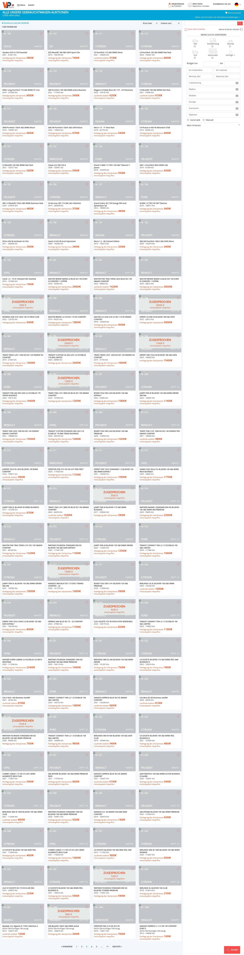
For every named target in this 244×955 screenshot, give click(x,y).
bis (221, 63)
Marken (235, 89)
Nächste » (117, 946)
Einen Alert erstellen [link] (196, 29)
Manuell (210, 120)
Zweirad (230, 44)
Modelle (235, 96)
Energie (235, 102)
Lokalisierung (233, 83)
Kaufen (31, 5)
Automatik (195, 120)
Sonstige (229, 55)
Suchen (240, 23)
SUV (195, 55)
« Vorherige (66, 946)
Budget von (192, 63)
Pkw (195, 44)
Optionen (234, 115)
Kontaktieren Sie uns (222, 4)
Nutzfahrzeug (213, 44)
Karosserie (234, 108)
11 (107, 946)
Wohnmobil (213, 55)
